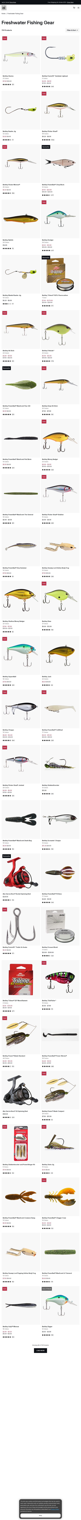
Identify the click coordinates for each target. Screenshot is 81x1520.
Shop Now (50, 2)
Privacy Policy (55, 1509)
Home (3, 13)
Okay (40, 1515)
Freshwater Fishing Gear (15, 13)
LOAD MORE (40, 1350)
